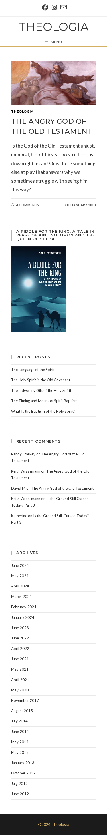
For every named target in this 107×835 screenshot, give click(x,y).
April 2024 (20, 586)
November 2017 (25, 700)
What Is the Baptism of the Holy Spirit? (43, 411)
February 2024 (23, 607)
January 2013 (22, 762)
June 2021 (20, 659)
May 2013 (20, 752)
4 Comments (27, 205)
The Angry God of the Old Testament (62, 488)
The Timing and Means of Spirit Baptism (44, 400)
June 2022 (20, 638)
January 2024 (22, 617)
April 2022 (20, 648)
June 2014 (20, 731)
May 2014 (20, 742)
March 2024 (21, 596)
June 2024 (20, 565)
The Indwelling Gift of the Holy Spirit (41, 390)
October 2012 (23, 773)
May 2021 (20, 669)
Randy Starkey (23, 454)
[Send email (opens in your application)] (63, 7)
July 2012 (19, 783)
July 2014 (19, 721)
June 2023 (20, 627)
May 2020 (20, 690)
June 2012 (20, 794)
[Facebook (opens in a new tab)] (45, 7)
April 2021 (20, 679)
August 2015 (22, 710)
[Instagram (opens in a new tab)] (54, 7)
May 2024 (20, 575)
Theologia (54, 27)
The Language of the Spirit (32, 369)
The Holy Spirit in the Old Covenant (40, 380)
